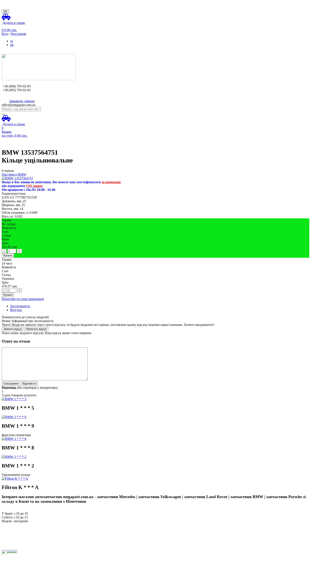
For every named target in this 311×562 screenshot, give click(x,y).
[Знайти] (3, 114)
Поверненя (10, 536)
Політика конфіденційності (21, 548)
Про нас (7, 525)
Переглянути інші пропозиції (23, 299)
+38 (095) (17, 90)
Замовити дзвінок (22, 101)
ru (11, 41)
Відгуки (16, 310)
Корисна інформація (16, 540)
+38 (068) (17, 86)
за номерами (111, 182)
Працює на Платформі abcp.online (26, 558)
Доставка (8, 532)
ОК (5, 11)
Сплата (7, 528)
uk (12, 45)
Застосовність (20, 306)
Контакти (8, 544)
